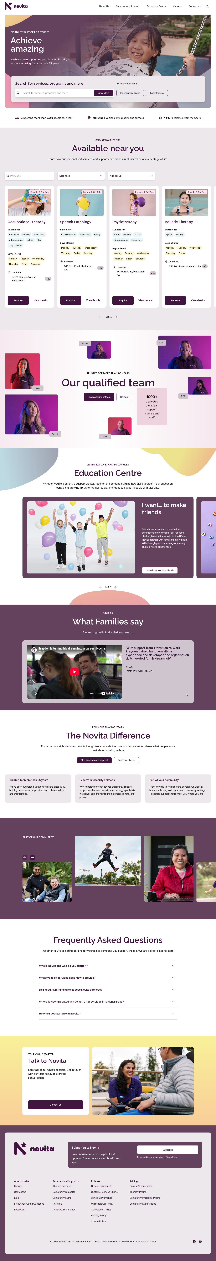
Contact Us (20, 1191)
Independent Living (130, 93)
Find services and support (94, 760)
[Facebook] (194, 1241)
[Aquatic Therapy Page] (186, 247)
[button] (81, 176)
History (18, 1186)
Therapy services (62, 1186)
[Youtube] (200, 1241)
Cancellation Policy (101, 1209)
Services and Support (128, 6)
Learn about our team (99, 396)
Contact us (55, 1104)
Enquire (18, 300)
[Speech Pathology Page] (82, 247)
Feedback (19, 1209)
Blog (16, 1197)
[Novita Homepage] (16, 6)
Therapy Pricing (138, 1191)
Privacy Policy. (172, 1157)
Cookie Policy (98, 1221)
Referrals (57, 1203)
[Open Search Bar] (207, 6)
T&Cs (96, 1241)
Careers (124, 396)
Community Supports (64, 1191)
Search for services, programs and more (49, 83)
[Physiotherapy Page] (134, 247)
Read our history (126, 760)
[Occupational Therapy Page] (29, 247)
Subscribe (168, 1149)
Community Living (62, 1197)
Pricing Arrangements (141, 1186)
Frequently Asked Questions (29, 1203)
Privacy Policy (98, 1215)
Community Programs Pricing (145, 1197)
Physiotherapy (156, 93)
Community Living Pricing (143, 1203)
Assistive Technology (64, 1209)
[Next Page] (116, 317)
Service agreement (101, 1186)
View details (41, 300)
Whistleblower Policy (102, 1203)
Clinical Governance (101, 1197)
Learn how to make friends (160, 570)
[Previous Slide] (100, 587)
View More (103, 93)
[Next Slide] (115, 587)
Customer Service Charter (104, 1191)
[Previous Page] (100, 317)
